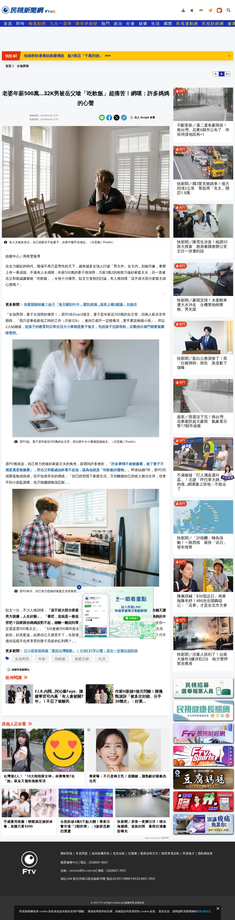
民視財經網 (213, 23)
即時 (20, 23)
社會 (130, 23)
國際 (168, 23)
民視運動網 (187, 23)
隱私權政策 (204, 911)
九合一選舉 (61, 23)
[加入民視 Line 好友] (117, 613)
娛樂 (143, 23)
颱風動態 (37, 23)
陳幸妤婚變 (87, 23)
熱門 (105, 23)
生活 (155, 23)
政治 (118, 23)
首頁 (8, 23)
